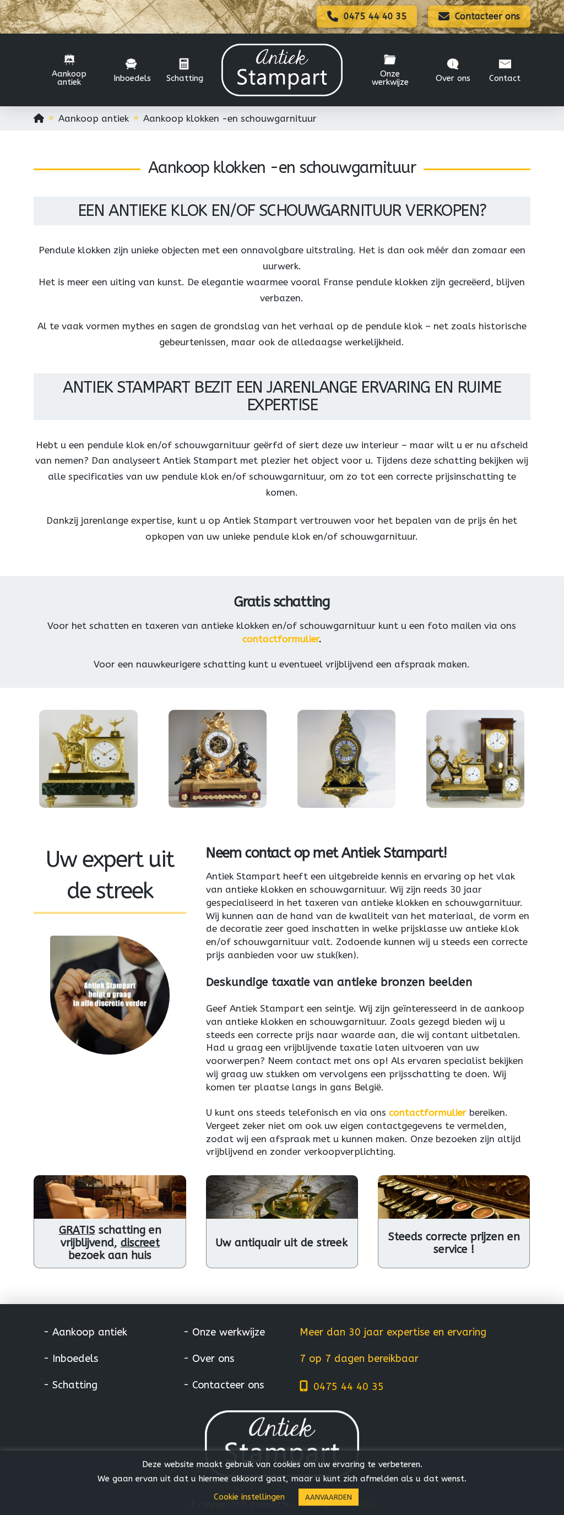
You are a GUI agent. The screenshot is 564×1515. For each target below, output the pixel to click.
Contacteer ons (228, 1385)
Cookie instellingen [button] (249, 1497)
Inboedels (75, 1359)
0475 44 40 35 (348, 1387)
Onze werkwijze (228, 1332)
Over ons (213, 1359)
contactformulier (280, 638)
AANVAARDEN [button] (328, 1497)
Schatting (74, 1385)
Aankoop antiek (89, 1332)
